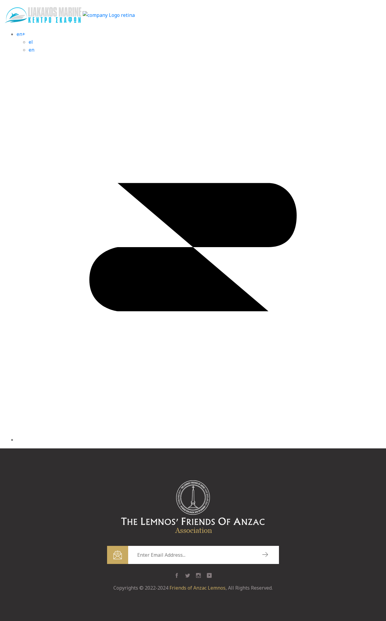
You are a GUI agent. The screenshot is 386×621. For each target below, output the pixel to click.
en (31, 49)
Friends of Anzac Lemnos (197, 587)
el (31, 42)
